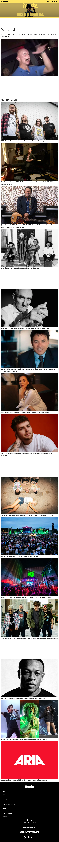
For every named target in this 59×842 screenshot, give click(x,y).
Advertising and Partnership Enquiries (10, 811)
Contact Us (5, 816)
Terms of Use (5, 799)
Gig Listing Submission (7, 813)
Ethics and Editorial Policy (8, 802)
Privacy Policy (5, 796)
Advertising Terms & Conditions (9, 804)
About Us (4, 794)
